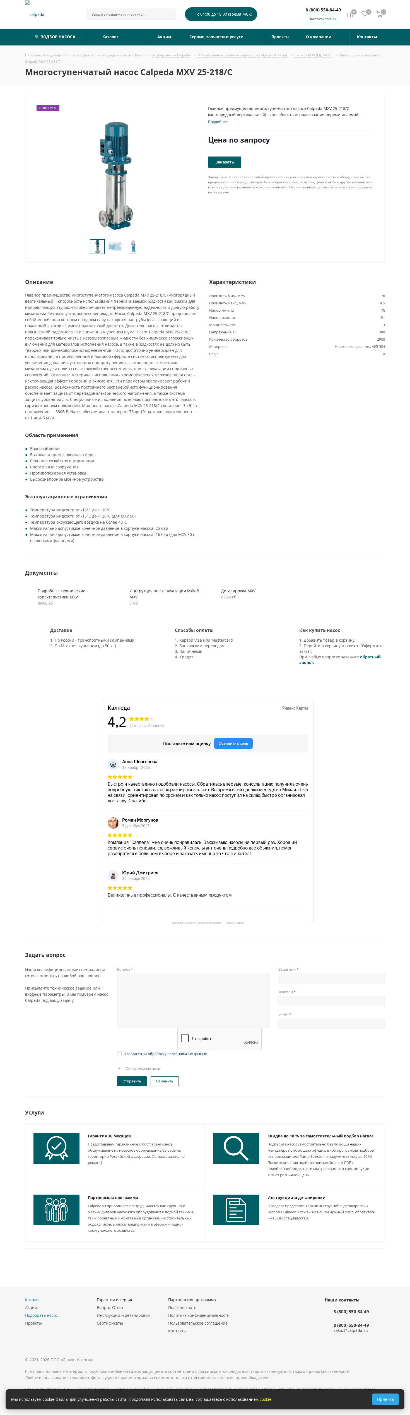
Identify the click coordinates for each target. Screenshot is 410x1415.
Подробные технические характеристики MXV (61, 594)
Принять (385, 1399)
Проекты (33, 1323)
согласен (134, 1053)
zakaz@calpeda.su (351, 1330)
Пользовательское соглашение (198, 1323)
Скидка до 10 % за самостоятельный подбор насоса (320, 1136)
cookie (265, 1399)
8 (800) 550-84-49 (323, 10)
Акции (31, 1307)
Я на (165, 1053)
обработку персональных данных (177, 1053)
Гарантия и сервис (115, 1299)
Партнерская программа (113, 1197)
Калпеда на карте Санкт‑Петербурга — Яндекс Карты (208, 922)
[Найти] (169, 14)
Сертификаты (110, 1323)
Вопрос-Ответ (110, 1307)
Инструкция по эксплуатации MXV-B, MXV (164, 594)
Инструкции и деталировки (296, 1197)
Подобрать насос (41, 1315)
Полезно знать (182, 1307)
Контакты (177, 1331)
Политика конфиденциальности (199, 1315)
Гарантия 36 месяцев (109, 1136)
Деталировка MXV (238, 590)
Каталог (32, 1299)
